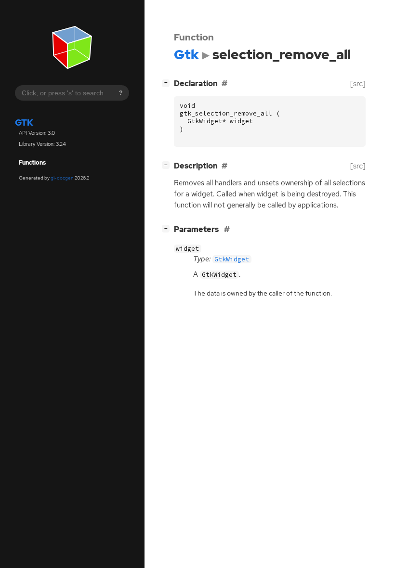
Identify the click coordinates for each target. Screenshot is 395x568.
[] (167, 82)
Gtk (24, 122)
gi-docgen (62, 178)
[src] (358, 83)
